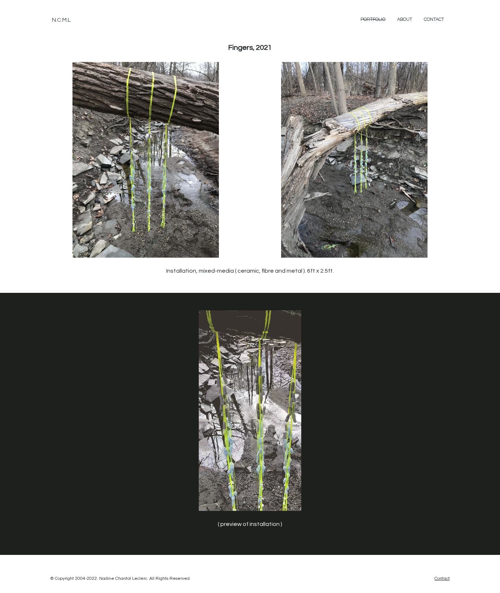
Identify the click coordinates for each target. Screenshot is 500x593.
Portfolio (373, 19)
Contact (434, 19)
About (404, 19)
